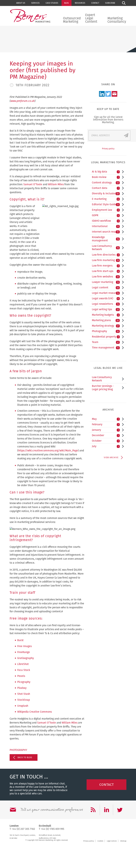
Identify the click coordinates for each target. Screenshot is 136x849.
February (105, 424)
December (105, 435)
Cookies (100, 841)
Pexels (21, 676)
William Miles (56, 184)
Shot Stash (23, 693)
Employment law (105, 209)
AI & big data (105, 171)
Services (35, 3)
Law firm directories (105, 254)
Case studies (52, 3)
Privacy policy (108, 148)
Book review (105, 177)
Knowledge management (105, 239)
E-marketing (105, 198)
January (105, 429)
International (105, 226)
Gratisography (25, 658)
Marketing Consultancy (116, 20)
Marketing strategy (105, 325)
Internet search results (105, 231)
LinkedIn (102, 94)
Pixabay (22, 687)
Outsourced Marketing (72, 20)
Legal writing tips (105, 309)
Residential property (105, 336)
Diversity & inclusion (105, 193)
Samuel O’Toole (32, 184)
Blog (66, 3)
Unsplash (22, 705)
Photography (18, 750)
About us (20, 3)
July (105, 446)
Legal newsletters (105, 303)
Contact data (105, 188)
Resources (80, 3)
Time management (105, 347)
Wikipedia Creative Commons (34, 711)
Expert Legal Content (91, 18)
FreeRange (23, 652)
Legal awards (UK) (105, 298)
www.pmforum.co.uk (22, 100)
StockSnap (23, 699)
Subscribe (110, 3)
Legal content (105, 287)
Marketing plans (105, 320)
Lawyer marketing (105, 282)
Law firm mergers (105, 265)
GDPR (105, 215)
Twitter (108, 94)
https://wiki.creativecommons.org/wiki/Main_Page (48, 450)
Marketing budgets (105, 314)
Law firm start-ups (105, 271)
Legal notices (112, 841)
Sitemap (123, 841)
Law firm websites (105, 276)
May (105, 418)
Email (114, 94)
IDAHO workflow (105, 220)
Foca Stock (23, 670)
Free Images (24, 646)
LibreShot (23, 664)
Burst (20, 640)
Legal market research (105, 292)
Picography (23, 681)
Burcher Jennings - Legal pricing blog (103, 387)
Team (105, 342)
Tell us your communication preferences (51, 810)
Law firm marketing (105, 260)
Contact (95, 3)
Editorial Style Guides (105, 204)
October (105, 440)
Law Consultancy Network (105, 247)
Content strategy (105, 182)
